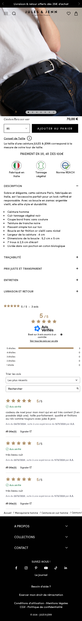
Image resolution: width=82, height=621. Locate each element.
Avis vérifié (15, 406)
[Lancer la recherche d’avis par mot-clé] (77, 389)
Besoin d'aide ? (41, 586)
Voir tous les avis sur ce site (44, 340)
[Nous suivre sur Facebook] (16, 568)
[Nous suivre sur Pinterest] (36, 568)
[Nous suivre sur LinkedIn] (66, 568)
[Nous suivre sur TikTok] (56, 568)
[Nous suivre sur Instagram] (26, 568)
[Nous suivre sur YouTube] (46, 568)
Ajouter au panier (55, 128)
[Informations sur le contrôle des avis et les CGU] (61, 334)
